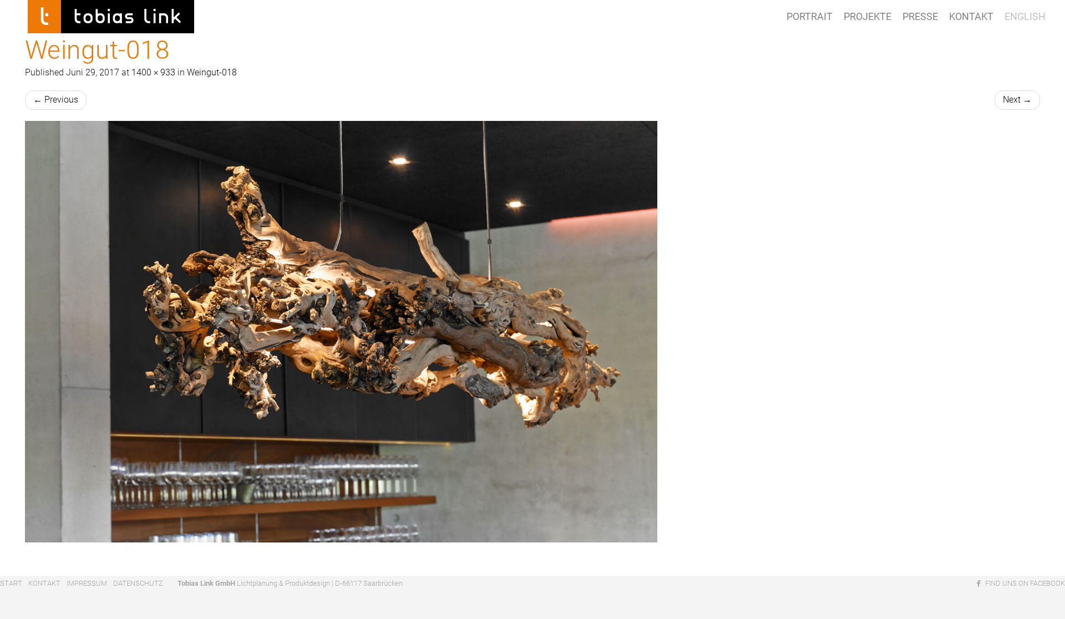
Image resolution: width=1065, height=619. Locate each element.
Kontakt (971, 16)
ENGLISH (1025, 16)
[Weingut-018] (532, 331)
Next (1017, 99)
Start (11, 583)
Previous (55, 99)
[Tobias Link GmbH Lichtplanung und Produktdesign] (111, 14)
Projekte (867, 16)
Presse (920, 16)
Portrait (810, 16)
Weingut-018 (212, 72)
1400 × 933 (153, 72)
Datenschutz (138, 583)
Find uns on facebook (1024, 583)
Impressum (87, 583)
